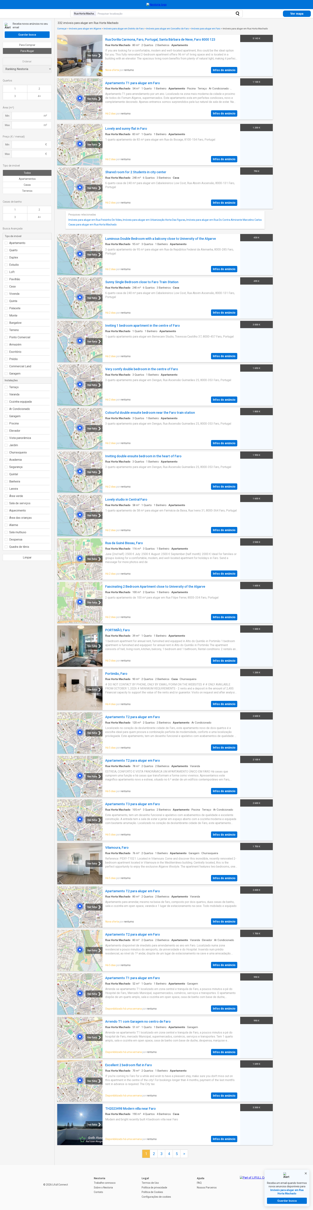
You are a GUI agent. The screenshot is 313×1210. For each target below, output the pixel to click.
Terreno (14, 330)
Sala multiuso (17, 532)
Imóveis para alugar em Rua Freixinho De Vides (95, 219)
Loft (11, 272)
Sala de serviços (19, 503)
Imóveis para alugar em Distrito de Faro (124, 28)
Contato (98, 1192)
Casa (12, 286)
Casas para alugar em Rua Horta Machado (92, 224)
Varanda (14, 394)
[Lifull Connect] (256, 1187)
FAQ (199, 1182)
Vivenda (14, 293)
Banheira (14, 481)
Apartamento (17, 243)
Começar (62, 28)
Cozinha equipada (20, 401)
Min (7, 115)
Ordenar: (27, 61)
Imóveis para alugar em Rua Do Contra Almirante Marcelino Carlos (224, 219)
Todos (27, 172)
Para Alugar (27, 51)
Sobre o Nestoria (103, 1187)
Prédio (13, 359)
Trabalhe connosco (105, 1182)
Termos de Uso (150, 1182)
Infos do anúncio (224, 70)
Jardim (13, 445)
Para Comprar (27, 45)
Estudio (14, 264)
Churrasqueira (18, 452)
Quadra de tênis (19, 546)
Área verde (16, 496)
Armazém (15, 344)
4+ (39, 96)
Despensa (15, 539)
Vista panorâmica (20, 438)
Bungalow (15, 322)
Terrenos (27, 190)
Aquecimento (17, 510)
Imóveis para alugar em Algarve (85, 28)
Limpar (27, 557)
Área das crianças (20, 517)
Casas (27, 184)
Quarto (13, 250)
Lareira (13, 488)
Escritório (15, 352)
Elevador (14, 430)
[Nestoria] (157, 4)
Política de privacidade (154, 1187)
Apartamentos (27, 178)
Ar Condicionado (19, 409)
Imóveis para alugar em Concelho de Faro (167, 28)
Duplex (13, 257)
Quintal (13, 474)
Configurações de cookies (156, 1196)
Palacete (14, 308)
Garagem (14, 373)
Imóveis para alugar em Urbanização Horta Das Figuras (154, 219)
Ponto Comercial (19, 337)
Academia (15, 459)
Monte (13, 315)
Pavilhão (14, 279)
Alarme (13, 525)
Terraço (14, 387)
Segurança (15, 467)
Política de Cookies (152, 1192)
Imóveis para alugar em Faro (205, 28)
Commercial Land (20, 366)
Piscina (14, 423)
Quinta (13, 301)
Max (7, 125)
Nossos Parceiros (207, 1187)
